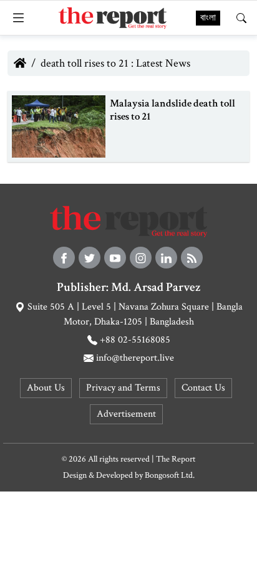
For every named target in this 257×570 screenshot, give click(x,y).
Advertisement (126, 413)
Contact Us (203, 387)
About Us (46, 387)
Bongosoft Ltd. (170, 475)
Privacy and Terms (123, 387)
